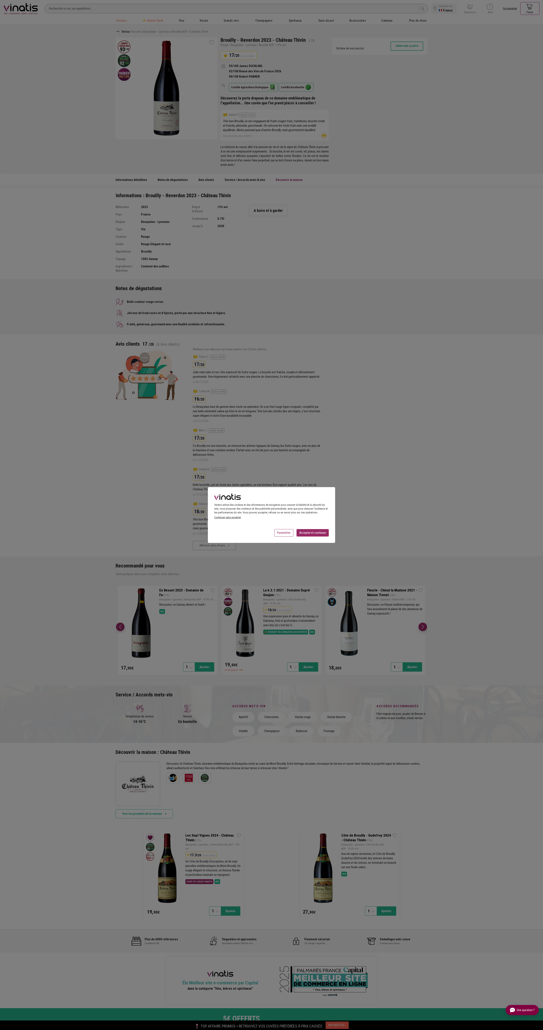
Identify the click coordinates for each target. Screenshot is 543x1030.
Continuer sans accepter (227, 517)
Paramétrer (284, 533)
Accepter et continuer (312, 533)
